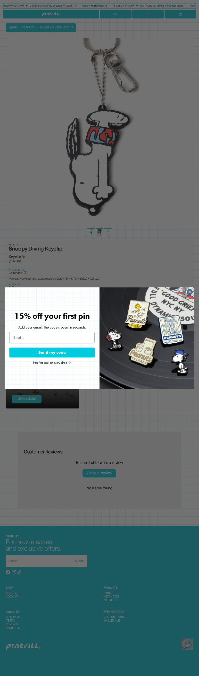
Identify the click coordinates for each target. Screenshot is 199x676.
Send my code (52, 352)
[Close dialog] (189, 292)
